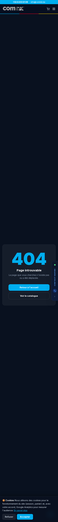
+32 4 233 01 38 (20, 2)
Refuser (9, 516)
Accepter (25, 516)
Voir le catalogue (29, 296)
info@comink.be (38, 2)
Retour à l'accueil (29, 287)
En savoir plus (20, 510)
